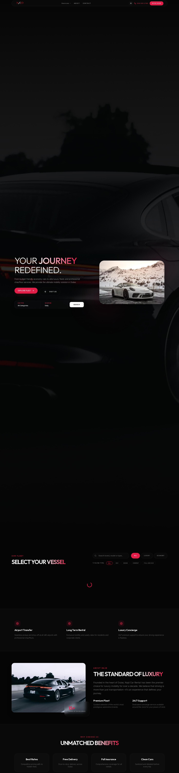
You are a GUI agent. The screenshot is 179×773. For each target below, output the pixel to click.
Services (65, 3)
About (77, 3)
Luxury (147, 555)
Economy (160, 555)
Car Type (21, 303)
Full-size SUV (149, 563)
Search (77, 304)
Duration (48, 303)
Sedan (125, 563)
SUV (117, 563)
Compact (136, 563)
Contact (87, 3)
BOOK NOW (156, 3)
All (135, 555)
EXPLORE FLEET (24, 291)
